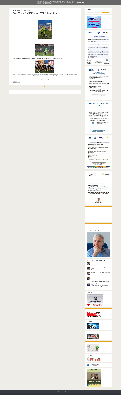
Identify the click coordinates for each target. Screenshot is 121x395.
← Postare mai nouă (12, 86)
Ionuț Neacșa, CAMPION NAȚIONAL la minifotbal (35, 13)
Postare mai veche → (77, 86)
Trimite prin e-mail (17, 82)
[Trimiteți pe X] (15, 81)
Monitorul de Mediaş (64, 391)
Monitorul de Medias (27, 10)
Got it (83, 2)
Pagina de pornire (45, 86)
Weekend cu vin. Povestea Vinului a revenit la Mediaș (98, 262)
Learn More (79, 2)
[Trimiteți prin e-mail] (13, 81)
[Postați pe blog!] (14, 81)
